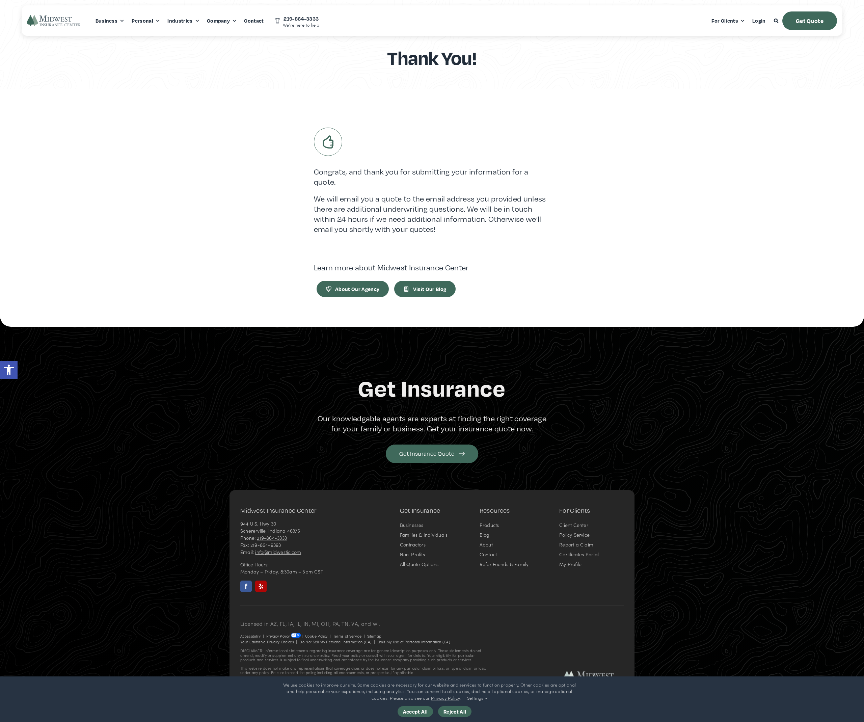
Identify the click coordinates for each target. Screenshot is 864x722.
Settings (476, 698)
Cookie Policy (316, 636)
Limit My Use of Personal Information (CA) (413, 641)
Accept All (415, 711)
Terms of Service (347, 636)
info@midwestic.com (278, 552)
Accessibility (250, 636)
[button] (9, 370)
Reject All (454, 711)
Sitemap (374, 636)
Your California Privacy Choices (267, 641)
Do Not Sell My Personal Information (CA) (335, 641)
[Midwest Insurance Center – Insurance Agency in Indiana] (593, 673)
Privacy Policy (278, 636)
